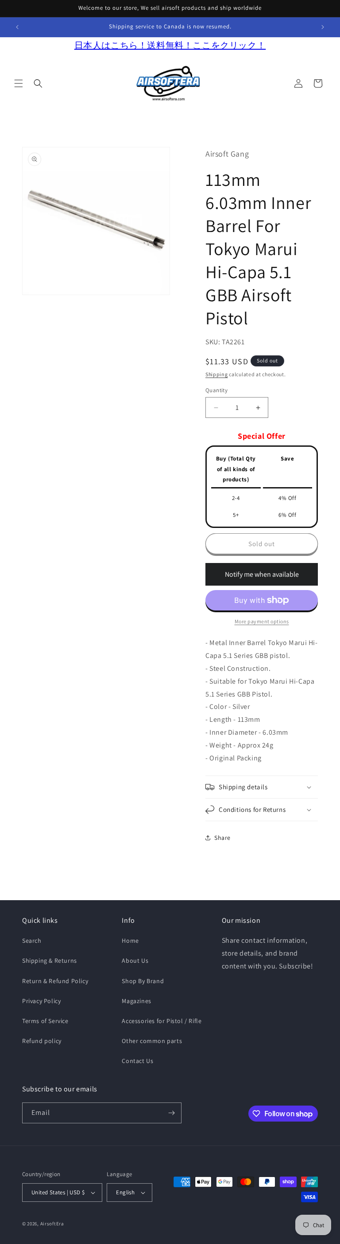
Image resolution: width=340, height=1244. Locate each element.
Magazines (136, 1001)
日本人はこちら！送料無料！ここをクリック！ (170, 45)
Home (130, 941)
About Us (135, 960)
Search (32, 941)
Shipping (216, 374)
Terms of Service (45, 1021)
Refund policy (42, 1041)
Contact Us (137, 1061)
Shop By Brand (143, 981)
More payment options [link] (262, 621)
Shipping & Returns (49, 960)
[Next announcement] (322, 27)
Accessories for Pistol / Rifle (161, 1021)
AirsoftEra (52, 1223)
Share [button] (222, 838)
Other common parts (152, 1041)
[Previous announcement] (17, 27)
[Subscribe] (171, 1112)
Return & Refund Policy (55, 981)
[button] (18, 83)
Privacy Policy (41, 1001)
